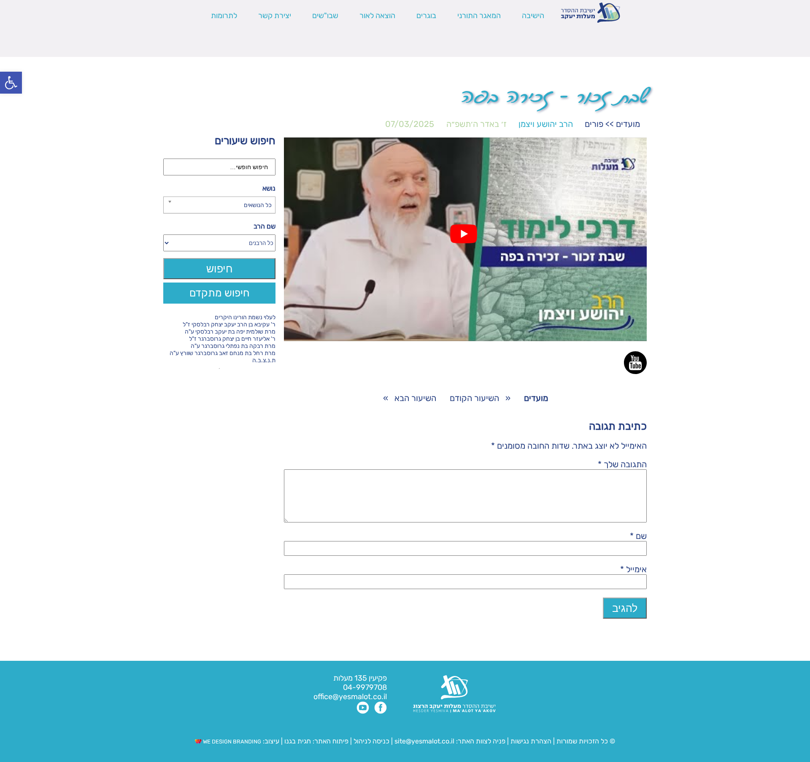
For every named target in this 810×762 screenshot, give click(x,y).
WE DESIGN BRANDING (231, 741)
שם (638, 536)
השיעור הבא (415, 398)
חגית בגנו (297, 741)
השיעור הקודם (474, 398)
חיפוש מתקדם (219, 293)
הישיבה (533, 15)
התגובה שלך (622, 464)
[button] (11, 83)
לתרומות (224, 15)
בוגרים (426, 15)
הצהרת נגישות (530, 741)
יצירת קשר (274, 15)
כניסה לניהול (371, 741)
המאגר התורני (479, 15)
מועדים (628, 124)
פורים (594, 124)
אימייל (633, 569)
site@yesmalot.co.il (424, 741)
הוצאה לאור (377, 15)
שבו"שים (325, 15)
